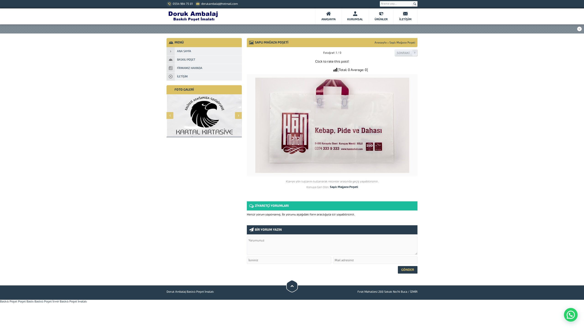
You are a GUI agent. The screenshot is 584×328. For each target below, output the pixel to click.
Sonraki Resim (406, 52)
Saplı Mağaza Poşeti (402, 42)
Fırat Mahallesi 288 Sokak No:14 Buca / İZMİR (387, 291)
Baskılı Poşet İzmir (46, 301)
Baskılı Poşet (8, 301)
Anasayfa (381, 42)
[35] (332, 171)
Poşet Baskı (26, 301)
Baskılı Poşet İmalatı (73, 301)
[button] (571, 315)
